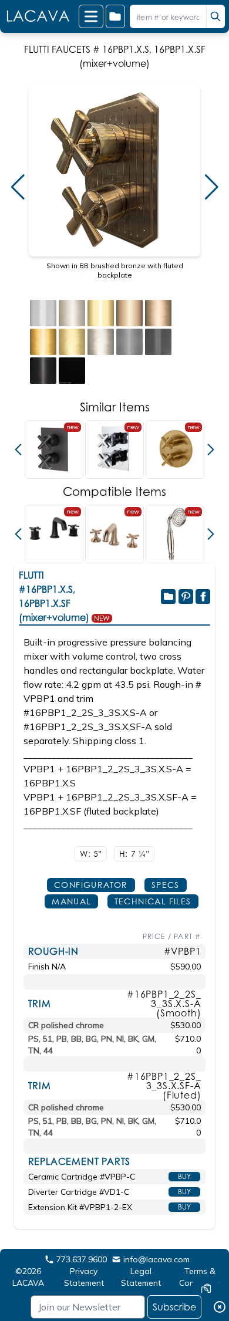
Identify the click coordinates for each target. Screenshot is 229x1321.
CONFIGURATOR (91, 885)
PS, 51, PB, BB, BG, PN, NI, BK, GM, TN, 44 (92, 1044)
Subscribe (174, 1307)
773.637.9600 (81, 1259)
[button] (17, 187)
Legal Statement (141, 1277)
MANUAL (71, 901)
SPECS (165, 885)
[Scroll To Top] (206, 1254)
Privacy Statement (84, 1277)
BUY (184, 1176)
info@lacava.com (156, 1259)
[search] (215, 16)
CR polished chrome (66, 1025)
